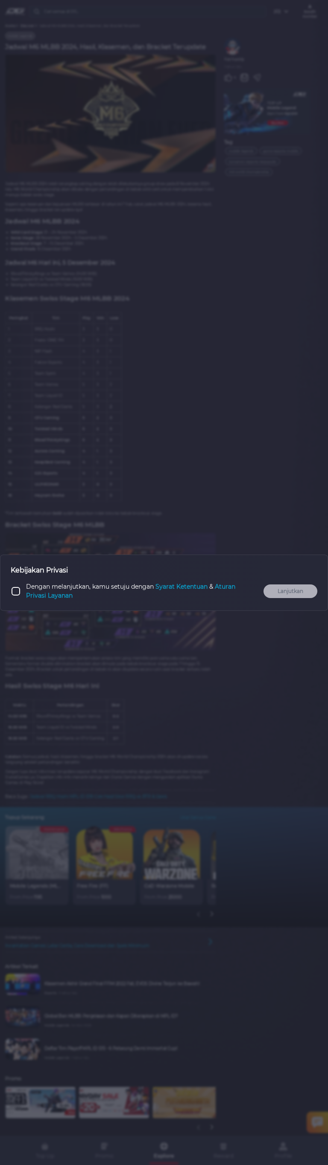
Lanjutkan (290, 591)
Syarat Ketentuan (181, 586)
